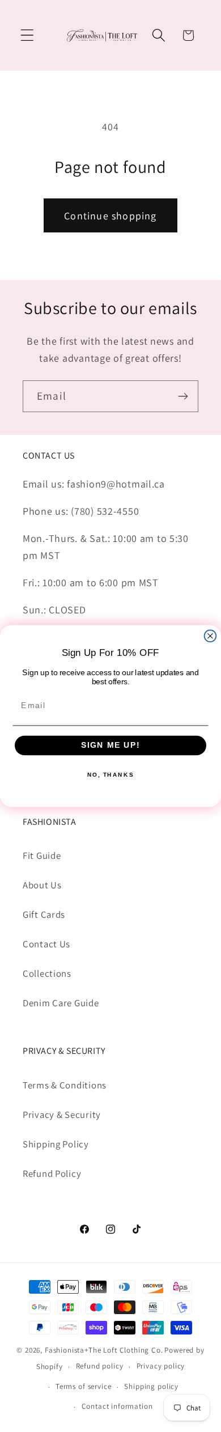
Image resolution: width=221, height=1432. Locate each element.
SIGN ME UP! (111, 745)
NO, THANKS (110, 775)
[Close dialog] (210, 636)
